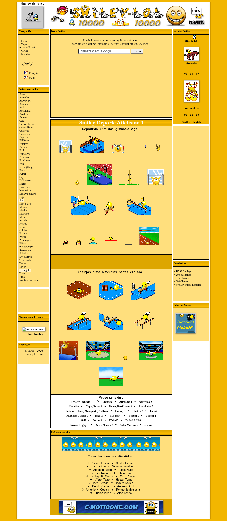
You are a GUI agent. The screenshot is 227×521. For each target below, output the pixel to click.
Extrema (147, 425)
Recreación (25, 250)
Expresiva (24, 153)
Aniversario (25, 100)
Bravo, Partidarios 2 (120, 406)
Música (23, 217)
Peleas (22, 236)
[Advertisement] (34, 300)
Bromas (23, 117)
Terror (22, 266)
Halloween (25, 180)
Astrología (24, 110)
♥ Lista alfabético (28, 47)
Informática (25, 190)
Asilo (22, 107)
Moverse (24, 213)
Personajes (25, 240)
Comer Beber (26, 127)
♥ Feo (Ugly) (26, 167)
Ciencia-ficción (27, 124)
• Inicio (23, 41)
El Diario (24, 140)
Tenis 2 (99, 415)
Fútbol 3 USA (133, 420)
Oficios (23, 230)
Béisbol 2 (151, 415)
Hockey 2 (138, 411)
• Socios (23, 50)
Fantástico (24, 160)
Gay (21, 177)
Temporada (25, 260)
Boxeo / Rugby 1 (79, 425)
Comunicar (25, 134)
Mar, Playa (25, 203)
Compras (24, 130)
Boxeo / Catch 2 (104, 425)
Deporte (23, 137)
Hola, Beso (25, 187)
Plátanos (23, 243)
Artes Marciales (129, 425)
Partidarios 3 (146, 406)
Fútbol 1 (97, 420)
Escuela (23, 147)
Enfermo (23, 143)
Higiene (23, 183)
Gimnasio (107, 401)
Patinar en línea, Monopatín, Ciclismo (87, 411)
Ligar (22, 197)
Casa (21, 120)
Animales (24, 97)
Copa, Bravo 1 (94, 406)
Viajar (22, 276)
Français (33, 73)
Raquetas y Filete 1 (77, 415)
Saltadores (24, 253)
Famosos (24, 157)
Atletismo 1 (125, 401)
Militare (23, 207)
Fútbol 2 (114, 420)
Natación (74, 406)
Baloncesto (116, 415)
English (32, 78)
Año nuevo (25, 104)
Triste (22, 273)
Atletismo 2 (145, 401)
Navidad (23, 220)
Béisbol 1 (134, 415)
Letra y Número (27, 193)
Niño (22, 227)
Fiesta (22, 170)
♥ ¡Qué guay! (26, 246)
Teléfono (23, 263)
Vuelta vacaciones (28, 280)
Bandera (23, 114)
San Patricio (25, 256)
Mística (23, 210)
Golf (83, 420)
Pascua (23, 233)
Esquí (153, 411)
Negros (23, 223)
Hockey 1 (120, 411)
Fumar (22, 173)
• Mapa (23, 44)
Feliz (21, 163)
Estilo (22, 150)
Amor (22, 94)
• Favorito (24, 54)
